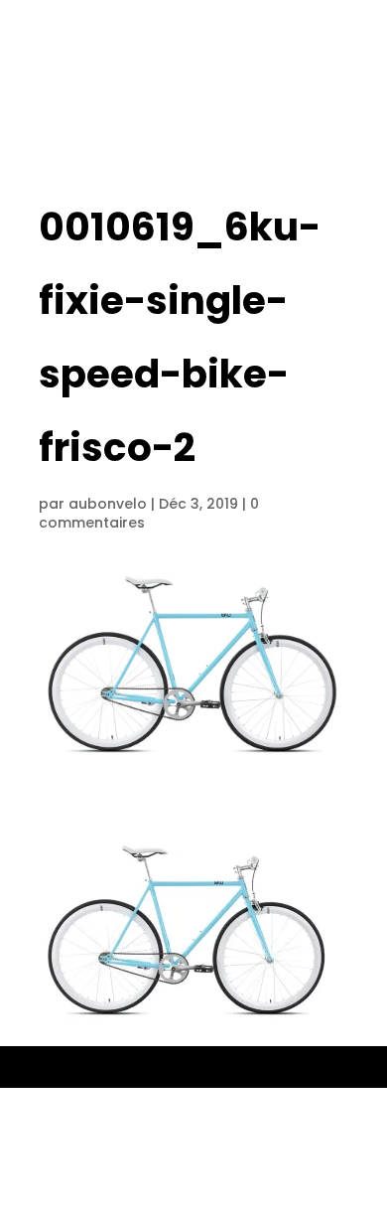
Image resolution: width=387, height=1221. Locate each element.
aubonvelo (107, 504)
